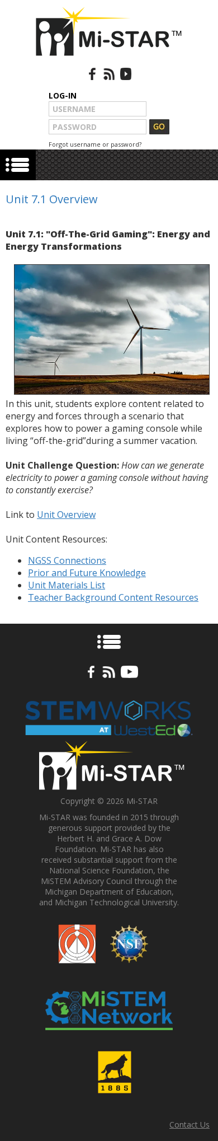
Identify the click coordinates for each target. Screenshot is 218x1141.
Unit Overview (66, 514)
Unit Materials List (66, 585)
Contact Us (189, 1124)
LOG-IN (63, 95)
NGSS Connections (67, 560)
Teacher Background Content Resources (113, 597)
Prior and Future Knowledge (87, 573)
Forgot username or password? (95, 144)
